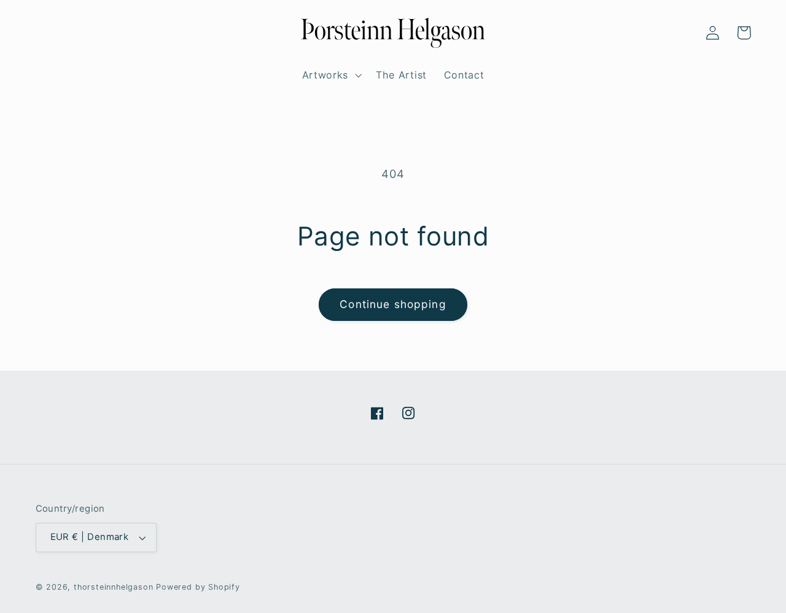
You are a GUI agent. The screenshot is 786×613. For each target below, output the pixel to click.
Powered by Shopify (198, 587)
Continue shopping (393, 304)
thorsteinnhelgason (114, 587)
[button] (51, 32)
